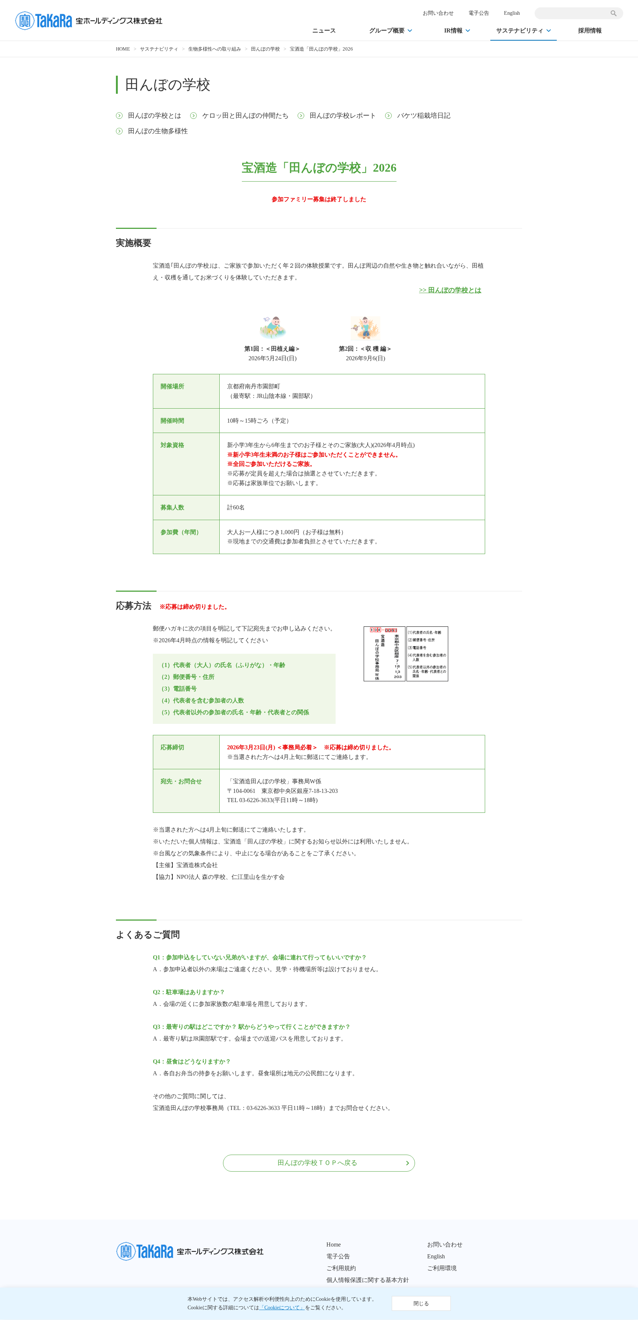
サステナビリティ (519, 30)
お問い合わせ (438, 13)
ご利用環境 (442, 1268)
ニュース (324, 30)
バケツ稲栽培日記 (423, 115)
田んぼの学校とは (154, 115)
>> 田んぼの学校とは (450, 290)
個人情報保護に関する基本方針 (367, 1280)
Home (333, 1244)
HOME (123, 49)
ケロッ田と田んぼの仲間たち (245, 115)
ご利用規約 (341, 1268)
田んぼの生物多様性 (158, 131)
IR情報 (453, 30)
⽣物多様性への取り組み (214, 49)
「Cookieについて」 (282, 1308)
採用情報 (590, 30)
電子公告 (479, 13)
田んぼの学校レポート (343, 115)
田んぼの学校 (265, 49)
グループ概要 (387, 30)
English (512, 13)
